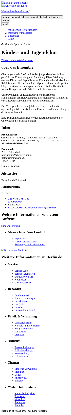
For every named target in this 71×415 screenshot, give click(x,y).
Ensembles (13, 35)
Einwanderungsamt (25, 310)
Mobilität (19, 371)
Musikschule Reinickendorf (22, 29)
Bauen (18, 374)
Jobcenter (19, 307)
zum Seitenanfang (10, 225)
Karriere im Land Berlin (27, 325)
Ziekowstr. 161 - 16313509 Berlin (18, 200)
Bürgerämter (21, 304)
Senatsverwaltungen (25, 298)
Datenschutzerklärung (26, 241)
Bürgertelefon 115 (24, 276)
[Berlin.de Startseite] (14, 2)
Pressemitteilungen (24, 347)
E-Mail (32, 207)
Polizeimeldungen (24, 350)
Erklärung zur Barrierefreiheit (30, 244)
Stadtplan (19, 405)
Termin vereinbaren (25, 273)
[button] (35, 44)
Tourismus (20, 396)
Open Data (20, 331)
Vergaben (19, 334)
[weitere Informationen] (14, 5)
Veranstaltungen (23, 353)
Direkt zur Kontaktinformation (17, 60)
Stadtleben (20, 402)
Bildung (19, 380)
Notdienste (20, 279)
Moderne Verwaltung (26, 368)
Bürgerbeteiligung (24, 328)
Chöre (11, 38)
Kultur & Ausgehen (25, 393)
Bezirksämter (21, 301)
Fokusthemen (22, 356)
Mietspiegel (21, 377)
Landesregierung (23, 322)
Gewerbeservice (23, 282)
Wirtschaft (20, 399)
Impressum (20, 238)
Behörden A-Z (22, 295)
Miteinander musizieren (20, 32)
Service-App (21, 270)
